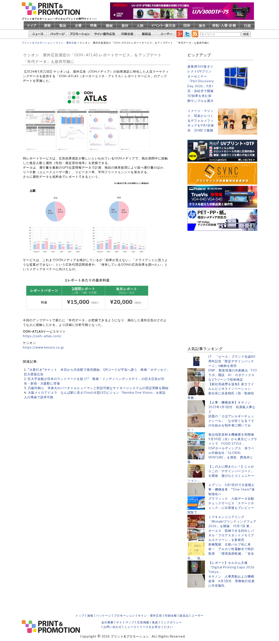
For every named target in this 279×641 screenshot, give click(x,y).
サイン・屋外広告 (150, 615)
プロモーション (124, 615)
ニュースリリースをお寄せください (148, 627)
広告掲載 (143, 622)
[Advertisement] (222, 259)
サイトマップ (125, 622)
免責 (155, 622)
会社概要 (107, 622)
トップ (80, 615)
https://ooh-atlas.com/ (42, 336)
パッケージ (103, 615)
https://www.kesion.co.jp (43, 347)
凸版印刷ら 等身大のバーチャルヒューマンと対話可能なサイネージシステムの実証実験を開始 (98, 388)
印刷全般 (171, 615)
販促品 (184, 615)
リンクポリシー (171, 622)
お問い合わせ (112, 627)
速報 (90, 615)
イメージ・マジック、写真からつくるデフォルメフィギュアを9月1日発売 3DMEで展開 (200, 120)
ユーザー (197, 615)
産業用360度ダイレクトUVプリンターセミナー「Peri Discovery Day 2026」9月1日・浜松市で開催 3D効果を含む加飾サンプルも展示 (200, 84)
